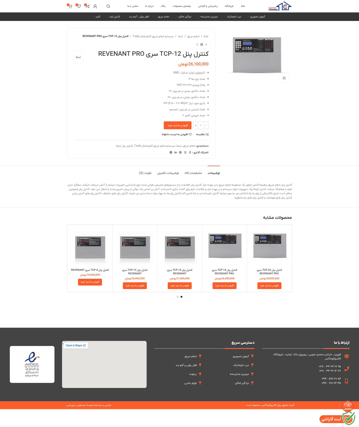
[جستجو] (108, 6)
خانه (206, 36)
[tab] (214, 171)
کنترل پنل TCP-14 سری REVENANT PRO (224, 272)
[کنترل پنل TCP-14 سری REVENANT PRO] (224, 247)
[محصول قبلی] (206, 44)
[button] (269, 285)
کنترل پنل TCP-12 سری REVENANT (134, 272)
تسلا (180, 36)
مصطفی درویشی (76, 405)
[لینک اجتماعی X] (185, 152)
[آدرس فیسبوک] (190, 152)
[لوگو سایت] (280, 5)
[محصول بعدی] (197, 44)
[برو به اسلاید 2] (178, 297)
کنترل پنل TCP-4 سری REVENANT (90, 270)
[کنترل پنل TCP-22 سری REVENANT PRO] (269, 247)
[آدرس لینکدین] (175, 152)
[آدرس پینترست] (180, 152)
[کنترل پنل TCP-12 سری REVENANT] (134, 247)
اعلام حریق (193, 36)
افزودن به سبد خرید (178, 125)
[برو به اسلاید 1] (181, 297)
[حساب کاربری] (95, 6)
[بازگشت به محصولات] (201, 44)
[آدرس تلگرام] (170, 152)
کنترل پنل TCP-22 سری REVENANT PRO (269, 272)
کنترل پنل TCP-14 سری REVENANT (179, 272)
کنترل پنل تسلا (124, 145)
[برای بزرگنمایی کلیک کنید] (284, 78)
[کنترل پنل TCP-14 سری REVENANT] (179, 247)
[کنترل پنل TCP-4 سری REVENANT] (89, 247)
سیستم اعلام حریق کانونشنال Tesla (153, 36)
